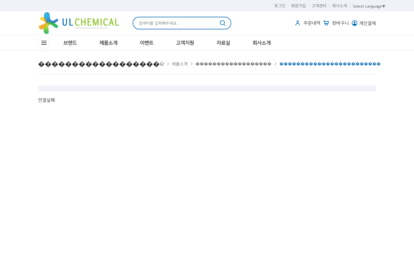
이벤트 (146, 42)
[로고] (79, 23)
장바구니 (340, 23)
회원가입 (298, 5)
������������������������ (330, 63)
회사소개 (339, 5)
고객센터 (319, 5)
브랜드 (70, 42)
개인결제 (367, 23)
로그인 (279, 5)
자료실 (223, 42)
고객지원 (185, 42)
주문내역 (311, 23)
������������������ (233, 63)
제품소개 (108, 42)
